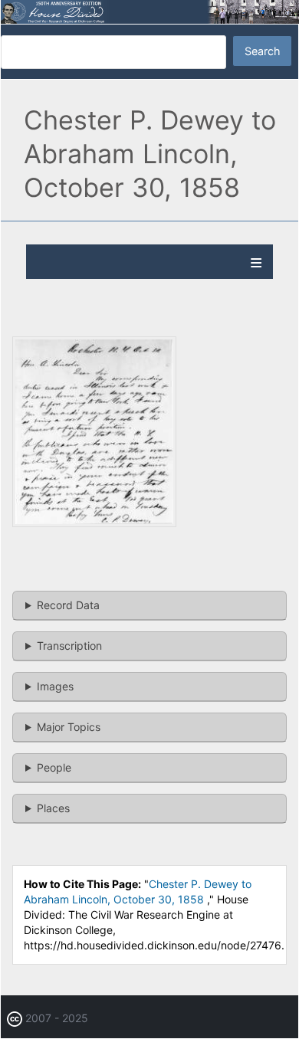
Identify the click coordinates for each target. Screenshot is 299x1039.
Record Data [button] (68, 604)
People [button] (54, 767)
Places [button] (53, 807)
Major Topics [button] (68, 726)
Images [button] (55, 686)
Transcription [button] (69, 645)
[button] (94, 522)
